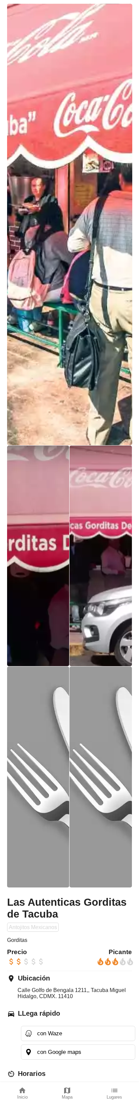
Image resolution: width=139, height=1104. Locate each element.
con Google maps (59, 1052)
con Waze (49, 1033)
